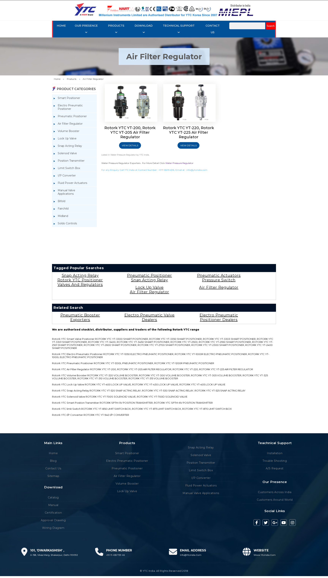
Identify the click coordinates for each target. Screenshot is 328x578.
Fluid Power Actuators (72, 183)
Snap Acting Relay (70, 146)
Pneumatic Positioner (72, 116)
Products (71, 79)
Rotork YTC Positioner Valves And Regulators (80, 282)
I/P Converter (67, 175)
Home (61, 25)
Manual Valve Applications (66, 192)
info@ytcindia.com (196, 169)
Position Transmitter (71, 160)
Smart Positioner (69, 98)
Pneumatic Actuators (219, 275)
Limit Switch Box (69, 168)
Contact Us (53, 468)
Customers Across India (274, 492)
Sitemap (53, 476)
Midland (63, 216)
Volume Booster (68, 131)
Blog (53, 461)
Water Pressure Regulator (179, 163)
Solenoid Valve (67, 153)
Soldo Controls (67, 223)
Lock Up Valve (67, 138)
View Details (130, 145)
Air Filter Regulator (93, 79)
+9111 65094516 (166, 169)
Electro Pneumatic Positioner (70, 107)
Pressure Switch (219, 280)
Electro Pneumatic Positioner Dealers (218, 317)
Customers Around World (275, 499)
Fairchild (63, 208)
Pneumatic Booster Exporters (80, 317)
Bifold (61, 201)
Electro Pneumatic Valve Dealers (149, 317)
